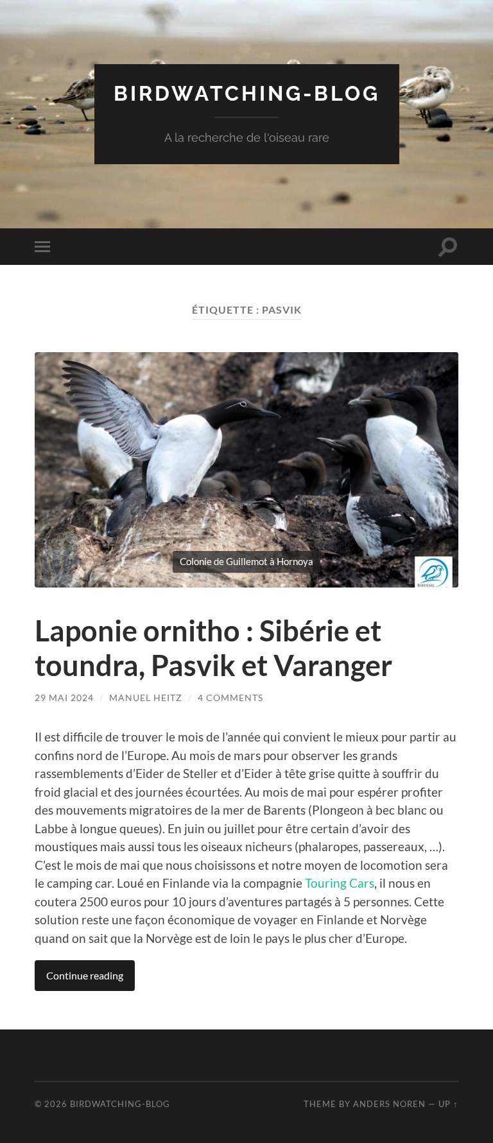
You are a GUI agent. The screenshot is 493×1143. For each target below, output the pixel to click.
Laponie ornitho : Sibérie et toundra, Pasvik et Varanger (213, 647)
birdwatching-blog (247, 93)
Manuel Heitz (145, 697)
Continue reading (84, 975)
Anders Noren (389, 1104)
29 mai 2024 (64, 697)
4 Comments (230, 697)
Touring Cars (339, 883)
